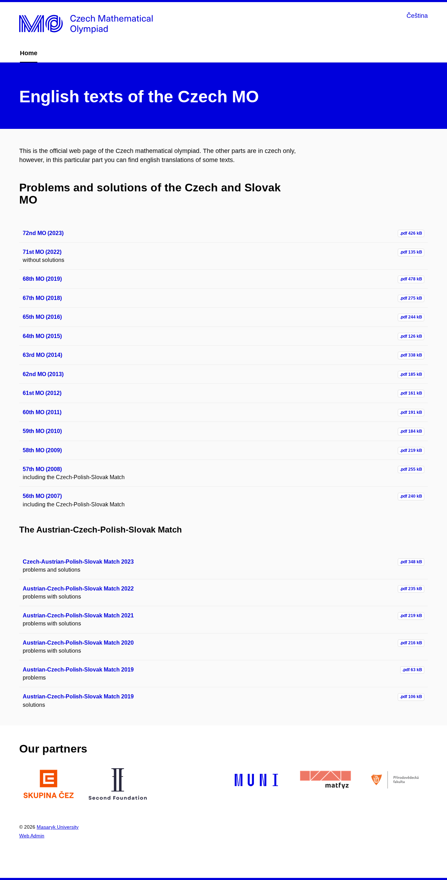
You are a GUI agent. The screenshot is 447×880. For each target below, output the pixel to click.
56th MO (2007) (42, 496)
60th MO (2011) (42, 412)
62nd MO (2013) (43, 374)
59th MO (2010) (42, 431)
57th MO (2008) (42, 469)
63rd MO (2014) (42, 355)
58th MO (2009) (42, 450)
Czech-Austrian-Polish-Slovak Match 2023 (78, 562)
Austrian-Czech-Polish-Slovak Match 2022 (78, 589)
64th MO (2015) (42, 336)
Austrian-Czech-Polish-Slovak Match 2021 (78, 615)
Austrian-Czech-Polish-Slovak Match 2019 (78, 670)
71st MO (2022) (42, 252)
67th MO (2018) (42, 298)
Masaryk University (58, 827)
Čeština (417, 15)
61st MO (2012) (42, 393)
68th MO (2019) (42, 279)
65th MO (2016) (42, 317)
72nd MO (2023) (43, 233)
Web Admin (31, 835)
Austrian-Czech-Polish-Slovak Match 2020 (78, 643)
